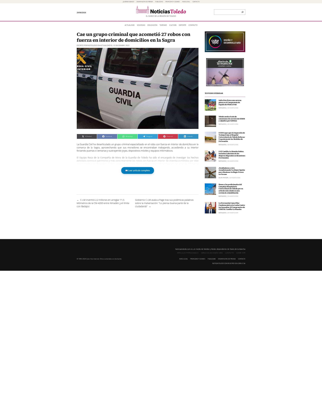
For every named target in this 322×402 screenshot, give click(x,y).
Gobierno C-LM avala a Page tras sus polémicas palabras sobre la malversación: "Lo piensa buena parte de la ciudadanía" (164, 203)
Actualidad (105, 45)
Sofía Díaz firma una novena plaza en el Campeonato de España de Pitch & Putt (230, 102)
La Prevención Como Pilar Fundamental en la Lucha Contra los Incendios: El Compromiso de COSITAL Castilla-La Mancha (232, 206)
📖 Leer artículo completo (137, 170)
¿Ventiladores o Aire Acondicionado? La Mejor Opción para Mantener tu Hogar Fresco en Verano (232, 171)
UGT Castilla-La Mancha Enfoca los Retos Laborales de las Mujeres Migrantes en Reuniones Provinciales (232, 154)
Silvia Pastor (223, 178)
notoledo (92, 45)
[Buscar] (242, 12)
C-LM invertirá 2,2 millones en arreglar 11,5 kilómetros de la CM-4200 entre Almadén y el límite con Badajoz (103, 203)
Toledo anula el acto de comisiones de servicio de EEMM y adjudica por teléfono (232, 119)
